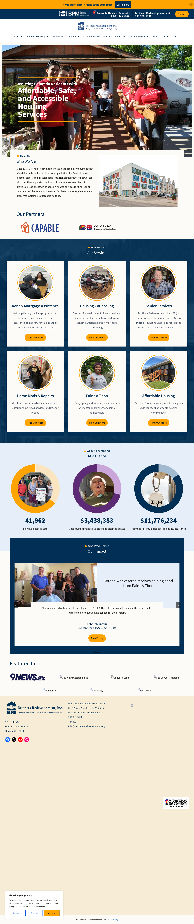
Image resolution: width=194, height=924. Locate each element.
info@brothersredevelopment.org (86, 726)
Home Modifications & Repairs (130, 36)
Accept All (52, 913)
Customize (17, 913)
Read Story (98, 639)
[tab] (95, 652)
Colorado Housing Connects (97, 36)
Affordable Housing (36, 36)
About (16, 36)
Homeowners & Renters (64, 36)
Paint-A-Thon (158, 36)
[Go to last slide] (16, 605)
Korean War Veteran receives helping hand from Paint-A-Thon (138, 583)
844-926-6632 (97, 708)
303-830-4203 (75, 717)
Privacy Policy (112, 919)
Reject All (34, 913)
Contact (177, 36)
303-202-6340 (98, 703)
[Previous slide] (6, 101)
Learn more (123, 4)
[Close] (191, 4)
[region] (34, 905)
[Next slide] (188, 101)
